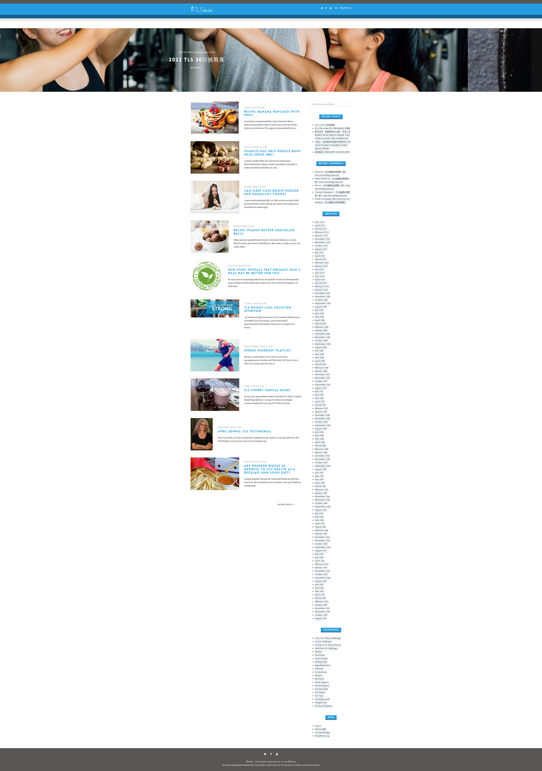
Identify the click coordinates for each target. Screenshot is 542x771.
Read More (270, 67)
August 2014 (321, 510)
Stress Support (322, 685)
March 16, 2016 (244, 266)
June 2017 (319, 395)
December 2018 (322, 334)
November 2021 (322, 242)
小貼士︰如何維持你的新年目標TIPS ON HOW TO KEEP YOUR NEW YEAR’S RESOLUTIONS (332, 145)
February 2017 (321, 408)
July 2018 (319, 351)
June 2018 (319, 354)
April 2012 (320, 594)
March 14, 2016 (260, 303)
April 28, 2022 (278, 52)
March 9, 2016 (258, 386)
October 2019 (321, 300)
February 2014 (321, 530)
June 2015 (319, 476)
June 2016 (319, 435)
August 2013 (321, 550)
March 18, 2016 (248, 226)
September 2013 (323, 547)
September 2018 (323, 344)
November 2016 (322, 418)
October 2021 (321, 245)
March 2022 (321, 229)
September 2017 (322, 384)
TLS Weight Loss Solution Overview (267, 309)
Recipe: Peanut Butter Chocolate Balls (264, 232)
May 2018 (319, 357)
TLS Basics (248, 303)
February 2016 (321, 449)
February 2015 (321, 489)
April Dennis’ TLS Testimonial (244, 431)
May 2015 (319, 479)
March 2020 (321, 283)
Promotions (321, 672)
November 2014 (322, 500)
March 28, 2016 (258, 107)
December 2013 (322, 537)
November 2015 (322, 459)
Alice (317, 172)
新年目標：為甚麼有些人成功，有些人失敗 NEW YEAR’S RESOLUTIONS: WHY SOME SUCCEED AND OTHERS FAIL (332, 135)
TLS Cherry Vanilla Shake (267, 390)
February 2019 (321, 327)
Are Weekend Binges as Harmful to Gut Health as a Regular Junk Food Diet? (269, 469)
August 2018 (321, 347)
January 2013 (321, 567)
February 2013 (321, 564)
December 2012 (322, 571)
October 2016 (321, 422)
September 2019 (323, 303)
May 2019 (319, 317)
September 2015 (322, 466)
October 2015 (321, 462)
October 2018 (321, 340)
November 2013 (322, 540)
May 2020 (320, 276)
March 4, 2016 (260, 462)
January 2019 (321, 330)
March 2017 (320, 405)
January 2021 (321, 266)
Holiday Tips (321, 662)
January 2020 (321, 290)
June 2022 (320, 222)
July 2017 (319, 391)
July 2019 (319, 310)
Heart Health (321, 658)
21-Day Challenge (323, 641)
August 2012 (321, 581)
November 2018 (322, 337)
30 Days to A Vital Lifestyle (328, 645)
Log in (318, 725)
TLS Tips (319, 695)
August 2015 (321, 469)
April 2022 (320, 225)
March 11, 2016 (266, 346)
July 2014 (319, 513)
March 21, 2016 (259, 186)
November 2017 (322, 378)
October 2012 (321, 574)
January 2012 (321, 605)
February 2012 (322, 601)
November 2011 (322, 611)
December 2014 (322, 496)
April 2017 (320, 401)
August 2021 (321, 249)
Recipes (247, 107)
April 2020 (320, 279)
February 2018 (321, 367)
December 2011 (322, 608)
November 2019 (322, 296)
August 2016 (321, 428)
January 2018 (321, 371)
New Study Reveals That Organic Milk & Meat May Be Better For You (264, 271)
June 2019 (319, 313)
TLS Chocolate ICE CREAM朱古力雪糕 (271, 59)
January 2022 (321, 235)
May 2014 (319, 520)
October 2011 (321, 615)
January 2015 (321, 493)
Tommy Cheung (323, 192)
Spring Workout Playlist (267, 350)
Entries (320, 729)
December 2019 (322, 293)
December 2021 (322, 239)
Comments (322, 732)
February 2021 (322, 262)
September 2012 (323, 577)
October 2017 (321, 381)
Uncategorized (263, 52)
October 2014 (321, 503)
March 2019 (320, 323)
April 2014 (320, 523)
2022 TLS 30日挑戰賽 (325, 125)
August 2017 (321, 388)
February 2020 (322, 286)
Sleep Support (322, 682)
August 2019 (321, 306)
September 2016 (323, 425)
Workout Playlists (251, 346)
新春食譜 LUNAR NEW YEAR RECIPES (332, 152)
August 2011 (320, 618)
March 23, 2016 (260, 147)
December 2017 (322, 374)
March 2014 (320, 527)
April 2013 (320, 561)
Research (248, 186)
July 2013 (319, 554)
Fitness (318, 651)
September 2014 (322, 506)
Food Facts (248, 147)
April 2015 (320, 483)
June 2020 (320, 273)
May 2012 (319, 591)
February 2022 (322, 232)
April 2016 (320, 442)
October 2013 (321, 544)
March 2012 (320, 598)
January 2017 (321, 411)
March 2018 (320, 364)
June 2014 (319, 517)
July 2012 (319, 584)
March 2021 (320, 259)
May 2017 (319, 398)
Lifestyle (319, 668)
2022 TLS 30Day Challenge (328, 638)
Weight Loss (321, 702)
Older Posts (285, 504)
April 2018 (320, 361)
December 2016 (322, 415)
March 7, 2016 (235, 427)
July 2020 (319, 269)
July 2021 (319, 252)
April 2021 (320, 256)
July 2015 (319, 472)
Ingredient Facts (323, 665)
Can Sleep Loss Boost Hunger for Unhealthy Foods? (271, 192)
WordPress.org (322, 736)
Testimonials (223, 427)
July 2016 (319, 432)
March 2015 (320, 486)
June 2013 (319, 557)
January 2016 (321, 452)
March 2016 (320, 445)
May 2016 (319, 439)
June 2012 (319, 588)
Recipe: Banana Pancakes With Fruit (272, 113)
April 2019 (320, 320)
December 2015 (322, 456)
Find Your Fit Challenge (326, 648)
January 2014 (321, 533)
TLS (336, 8)
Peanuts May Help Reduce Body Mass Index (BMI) (272, 153)
